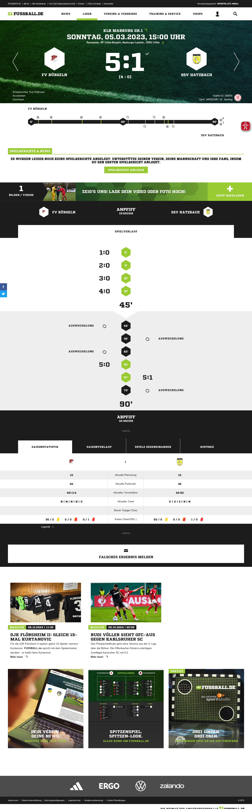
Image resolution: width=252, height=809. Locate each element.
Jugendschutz (74, 800)
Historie (207, 447)
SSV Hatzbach (196, 75)
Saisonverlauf (99, 447)
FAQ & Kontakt (94, 4)
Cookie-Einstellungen (116, 800)
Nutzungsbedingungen (54, 800)
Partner (81, 4)
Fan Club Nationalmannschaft (62, 4)
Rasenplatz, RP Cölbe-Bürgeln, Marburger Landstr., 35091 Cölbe (123, 42)
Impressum (13, 800)
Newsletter (108, 4)
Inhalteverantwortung (93, 800)
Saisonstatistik (45, 447)
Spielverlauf (126, 231)
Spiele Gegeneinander (153, 447)
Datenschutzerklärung (32, 800)
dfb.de (26, 4)
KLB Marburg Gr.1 (123, 31)
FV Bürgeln (54, 75)
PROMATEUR (14, 4)
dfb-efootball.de (39, 4)
